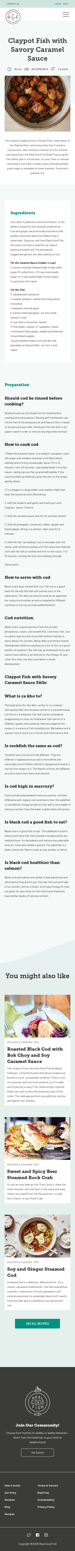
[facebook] (37, 1535)
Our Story (10, 1492)
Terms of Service (48, 1485)
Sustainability (46, 1499)
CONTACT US (13, 4)
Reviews (10, 1499)
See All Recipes (37, 1323)
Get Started (37, 1452)
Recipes (9, 1514)
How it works (12, 1485)
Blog (7, 1506)
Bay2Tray (43, 1492)
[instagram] (46, 1535)
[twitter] (29, 1535)
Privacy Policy (46, 1506)
